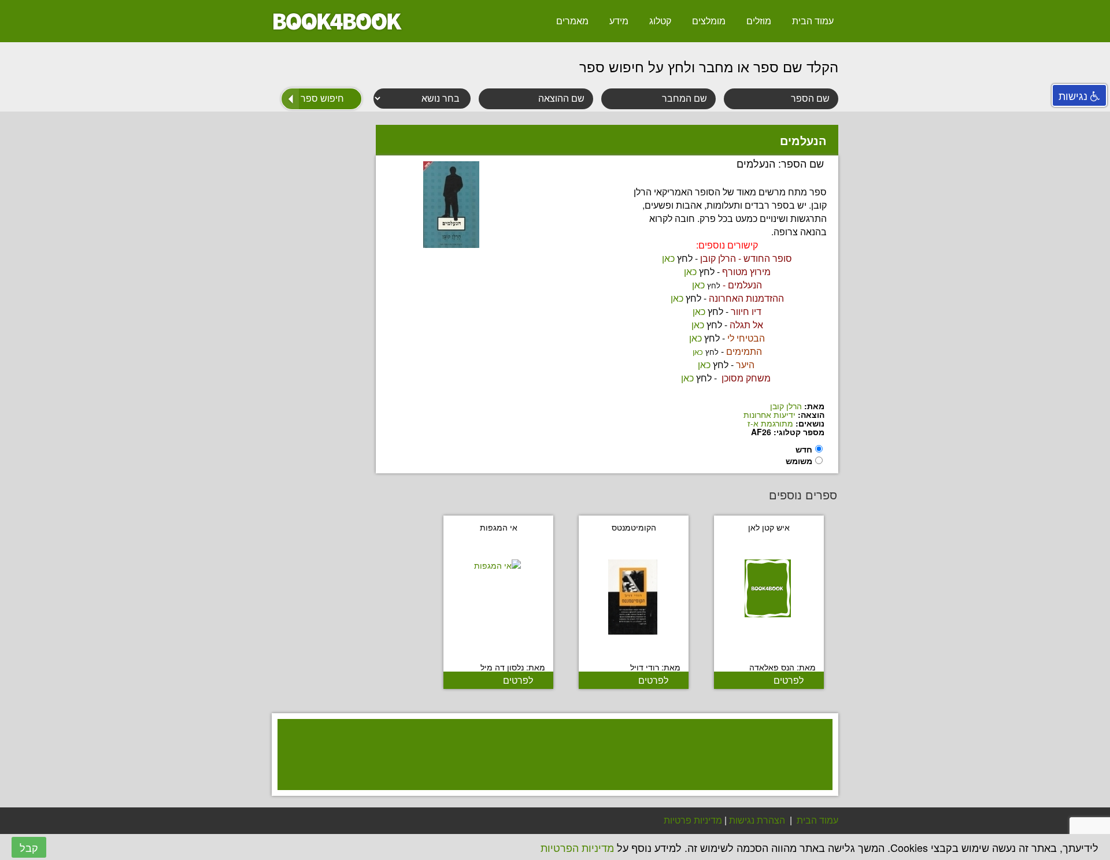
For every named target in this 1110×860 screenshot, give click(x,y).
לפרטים (789, 680)
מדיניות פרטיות (693, 819)
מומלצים (709, 20)
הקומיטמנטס (634, 527)
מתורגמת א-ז (770, 423)
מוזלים (758, 20)
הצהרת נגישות (757, 819)
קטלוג (660, 20)
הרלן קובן (786, 406)
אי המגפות (498, 527)
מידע (618, 20)
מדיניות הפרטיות (577, 847)
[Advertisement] (549, 769)
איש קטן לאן (769, 527)
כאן (668, 258)
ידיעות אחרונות (769, 414)
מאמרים (572, 20)
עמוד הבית (813, 20)
